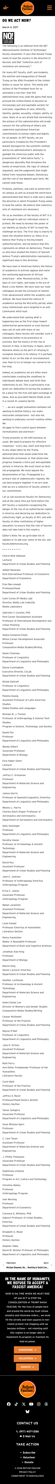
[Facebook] (9, 1404)
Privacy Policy (27, 1472)
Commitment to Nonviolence (27, 1476)
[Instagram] (38, 1404)
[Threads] (46, 1404)
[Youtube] (31, 1404)
